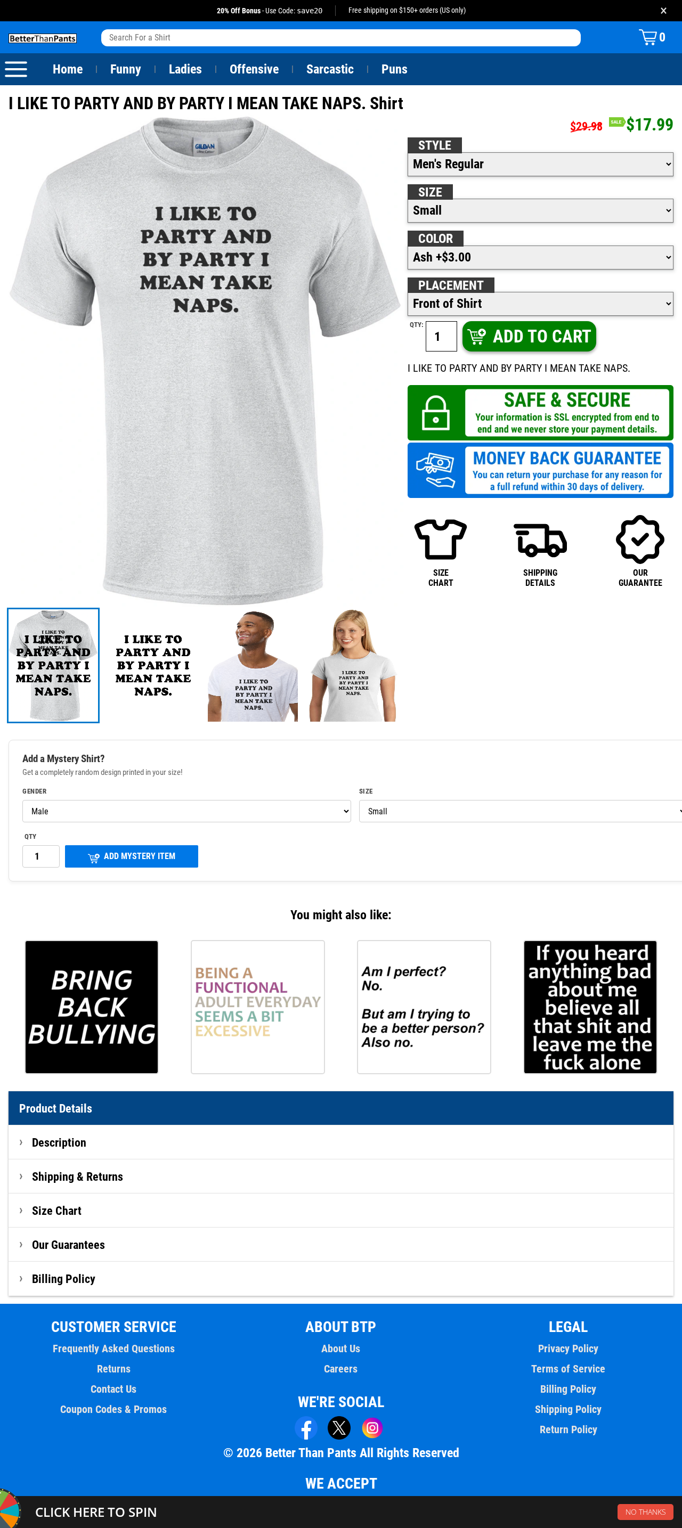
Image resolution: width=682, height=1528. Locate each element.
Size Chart (57, 1211)
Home (68, 69)
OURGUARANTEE (640, 577)
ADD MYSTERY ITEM (139, 856)
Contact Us (113, 1389)
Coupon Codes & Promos (113, 1409)
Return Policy (568, 1429)
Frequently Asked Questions (114, 1348)
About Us (340, 1348)
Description (59, 1142)
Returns (114, 1368)
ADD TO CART (542, 336)
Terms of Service (568, 1368)
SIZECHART (440, 577)
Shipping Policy (568, 1409)
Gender (34, 791)
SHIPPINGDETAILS (540, 577)
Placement (451, 285)
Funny (125, 69)
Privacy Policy (568, 1348)
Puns (394, 69)
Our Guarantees (68, 1245)
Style (434, 145)
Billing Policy (63, 1279)
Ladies (185, 69)
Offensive (254, 69)
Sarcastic (330, 69)
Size (430, 192)
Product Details (55, 1108)
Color (435, 238)
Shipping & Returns (77, 1176)
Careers (341, 1368)
